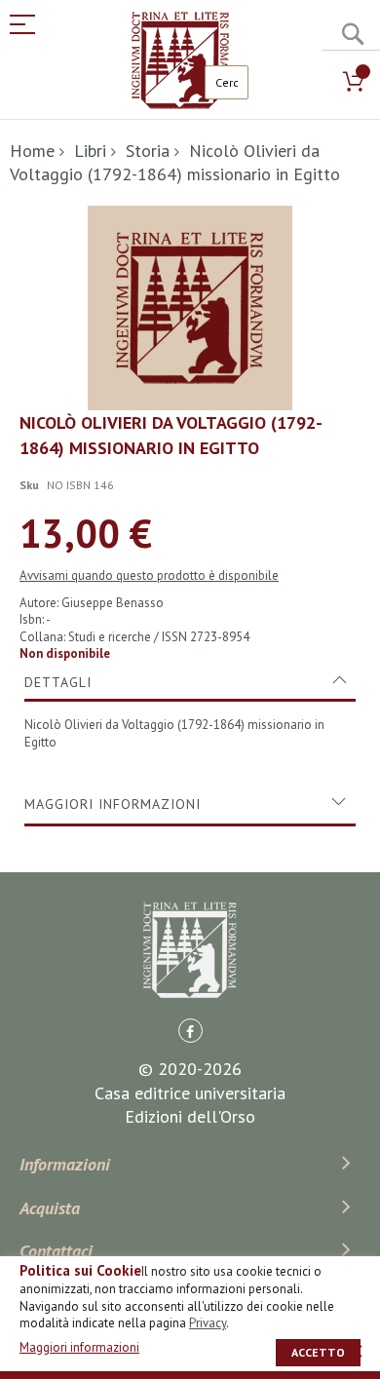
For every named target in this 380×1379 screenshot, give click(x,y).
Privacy (207, 1323)
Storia (148, 150)
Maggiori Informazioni (112, 804)
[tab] (190, 682)
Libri (90, 150)
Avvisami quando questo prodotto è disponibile (149, 575)
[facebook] (190, 1030)
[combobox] (226, 82)
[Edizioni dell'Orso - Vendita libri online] (180, 60)
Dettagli (58, 682)
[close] (355, 1350)
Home (32, 150)
